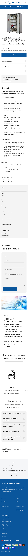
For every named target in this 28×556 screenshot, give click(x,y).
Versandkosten (9, 50)
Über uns (3, 498)
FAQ (17, 501)
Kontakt (17, 498)
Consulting (18, 504)
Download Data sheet (8, 181)
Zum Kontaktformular (7, 81)
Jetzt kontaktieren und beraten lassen (14, 361)
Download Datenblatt (8, 180)
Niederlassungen (5, 506)
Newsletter (3, 536)
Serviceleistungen (20, 506)
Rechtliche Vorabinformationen (6, 520)
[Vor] (26, 6)
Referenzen (4, 504)
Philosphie (3, 501)
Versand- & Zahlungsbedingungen (6, 525)
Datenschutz (4, 531)
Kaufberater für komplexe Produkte (20, 509)
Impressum (4, 533)
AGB (2, 528)
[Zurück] (1, 6)
